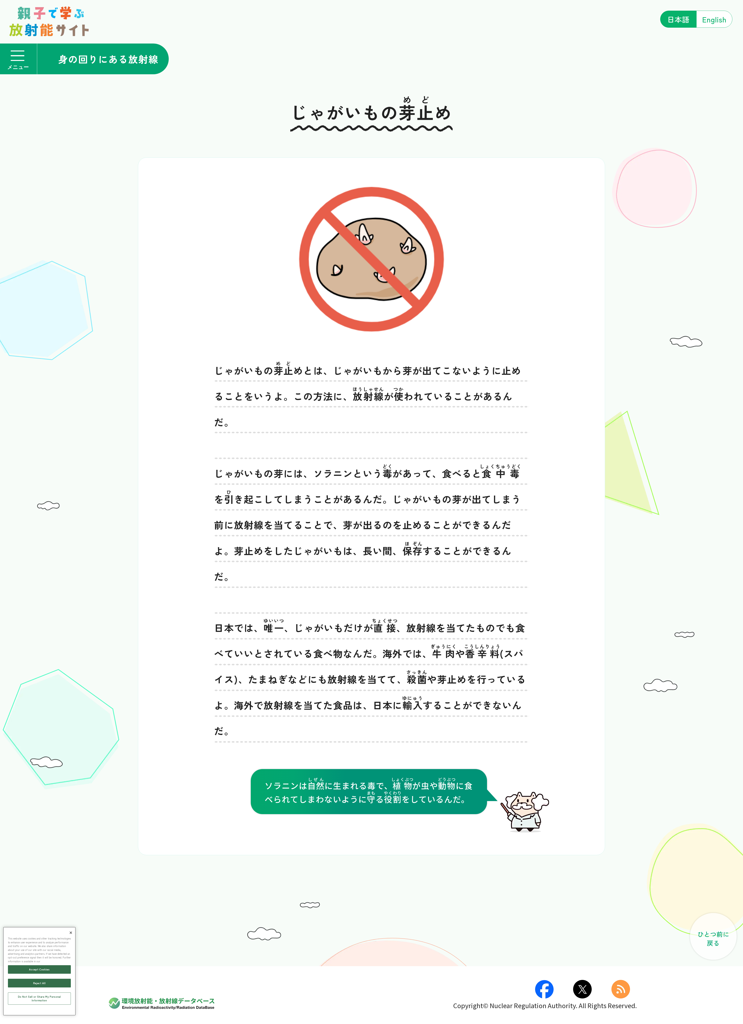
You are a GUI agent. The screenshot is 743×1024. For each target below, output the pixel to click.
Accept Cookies (39, 969)
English (714, 19)
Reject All (39, 983)
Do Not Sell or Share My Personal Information (39, 998)
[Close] (71, 932)
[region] (39, 971)
